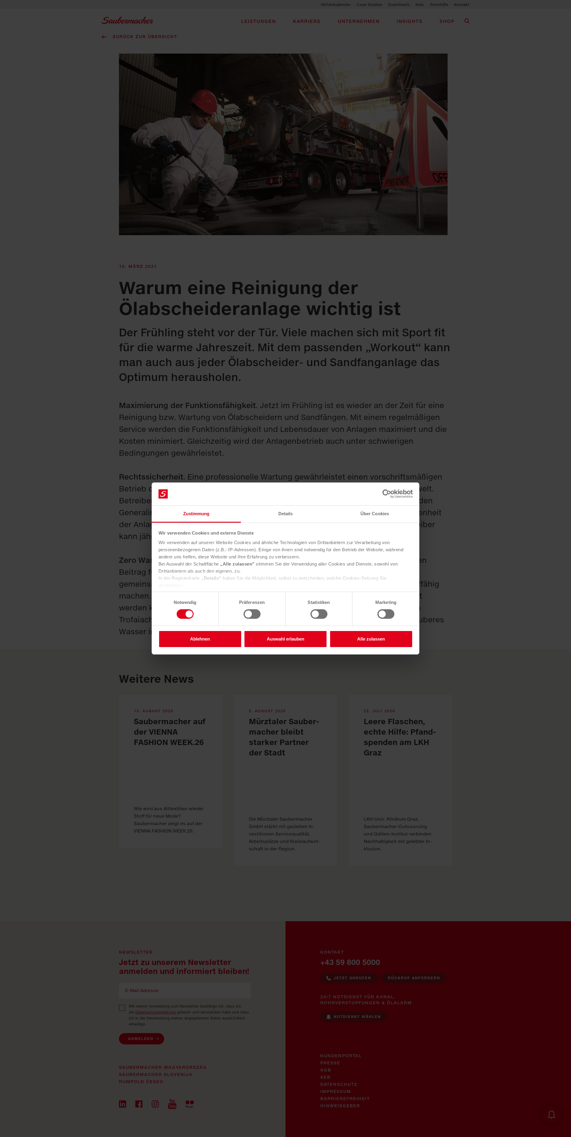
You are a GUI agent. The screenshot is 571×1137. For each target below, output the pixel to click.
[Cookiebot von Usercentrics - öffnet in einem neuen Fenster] (387, 493)
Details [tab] (285, 513)
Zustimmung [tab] (196, 513)
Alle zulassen (371, 638)
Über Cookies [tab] (374, 513)
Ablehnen (200, 638)
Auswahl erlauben (285, 638)
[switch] (252, 614)
